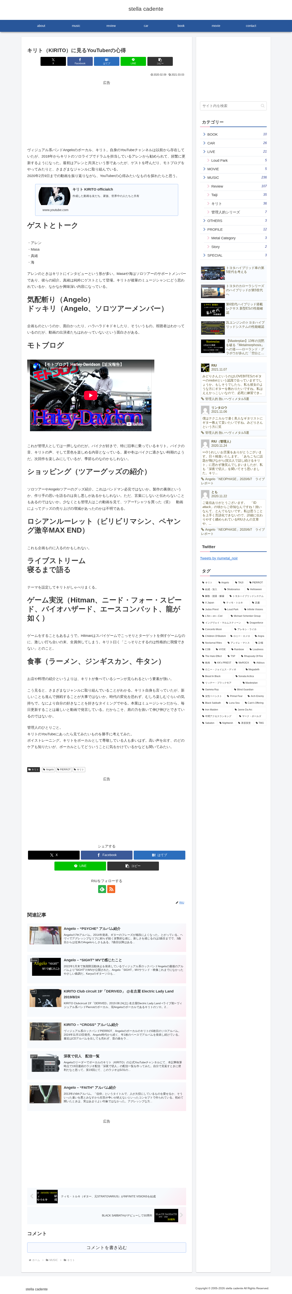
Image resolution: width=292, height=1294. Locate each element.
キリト (35, 769)
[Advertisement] (106, 114)
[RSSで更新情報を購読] (111, 889)
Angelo (50, 769)
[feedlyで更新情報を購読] (102, 889)
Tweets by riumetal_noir (219, 558)
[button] (160, 61)
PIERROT (65, 769)
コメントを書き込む (106, 1247)
